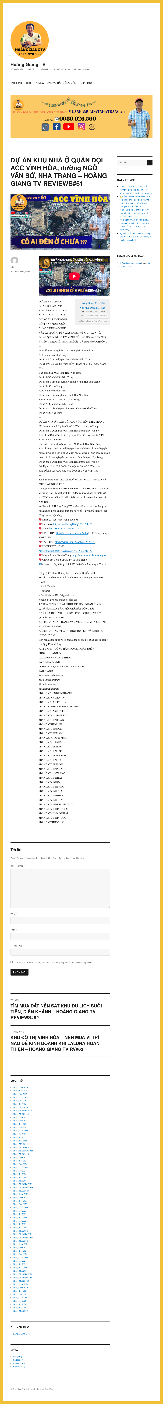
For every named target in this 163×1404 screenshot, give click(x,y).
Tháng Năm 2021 (20, 1257)
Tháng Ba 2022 (19, 1224)
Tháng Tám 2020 (20, 1287)
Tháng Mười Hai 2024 (22, 1147)
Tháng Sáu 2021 (20, 1254)
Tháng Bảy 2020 (20, 1290)
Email (15, 929)
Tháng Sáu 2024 (20, 1164)
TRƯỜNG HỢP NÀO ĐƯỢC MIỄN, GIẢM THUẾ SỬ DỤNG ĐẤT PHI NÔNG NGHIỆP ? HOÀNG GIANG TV (136, 190)
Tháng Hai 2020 (20, 1307)
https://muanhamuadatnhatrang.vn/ (90, 555)
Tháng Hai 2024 (20, 1177)
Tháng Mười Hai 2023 (22, 1184)
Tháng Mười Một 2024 (23, 1150)
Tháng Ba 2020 (19, 1304)
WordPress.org (19, 1366)
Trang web (18, 945)
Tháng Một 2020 (20, 1310)
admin (13, 267)
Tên (14, 914)
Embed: (82, 321)
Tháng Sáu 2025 (20, 1127)
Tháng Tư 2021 (19, 1260)
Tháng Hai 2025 (20, 1140)
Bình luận (18, 865)
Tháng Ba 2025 (19, 1137)
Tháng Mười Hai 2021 (22, 1234)
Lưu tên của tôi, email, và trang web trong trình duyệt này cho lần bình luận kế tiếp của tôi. (54, 962)
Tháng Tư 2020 (19, 1300)
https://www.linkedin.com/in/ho (72, 532)
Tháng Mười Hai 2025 (22, 1110)
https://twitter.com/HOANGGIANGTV (75, 541)
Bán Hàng (86, 83)
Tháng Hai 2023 (20, 1217)
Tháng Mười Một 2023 (23, 1187)
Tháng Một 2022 (20, 1230)
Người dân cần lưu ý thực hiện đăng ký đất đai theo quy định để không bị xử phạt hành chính (136, 236)
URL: (83, 315)
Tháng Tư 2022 (19, 1220)
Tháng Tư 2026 (19, 1100)
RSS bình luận (19, 1363)
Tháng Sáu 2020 (20, 1294)
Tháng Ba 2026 (19, 1104)
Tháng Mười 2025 (21, 1114)
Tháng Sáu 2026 (20, 1093)
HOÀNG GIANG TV (21, 1333)
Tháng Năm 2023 (20, 1207)
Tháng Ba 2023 (19, 1214)
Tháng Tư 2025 (19, 1134)
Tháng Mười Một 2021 (23, 1237)
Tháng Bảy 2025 (20, 1124)
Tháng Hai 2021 (20, 1267)
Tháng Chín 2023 (20, 1194)
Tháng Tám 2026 (20, 1087)
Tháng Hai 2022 (20, 1227)
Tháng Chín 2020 (20, 1284)
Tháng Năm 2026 (20, 1097)
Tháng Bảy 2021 (20, 1250)
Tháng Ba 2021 (19, 1264)
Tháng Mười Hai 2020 (22, 1274)
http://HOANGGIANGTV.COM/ (66, 528)
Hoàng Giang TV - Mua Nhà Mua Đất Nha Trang (92, 305)
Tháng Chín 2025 (20, 1117)
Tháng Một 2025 (20, 1144)
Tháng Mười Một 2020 (23, 1277)
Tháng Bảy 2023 (20, 1200)
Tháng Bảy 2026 (20, 1090)
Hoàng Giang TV (28, 64)
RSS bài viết (18, 1360)
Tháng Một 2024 (20, 1180)
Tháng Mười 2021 (21, 1240)
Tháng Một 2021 (20, 1270)
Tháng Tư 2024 (19, 1170)
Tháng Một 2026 (20, 1107)
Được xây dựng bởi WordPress (41, 1388)
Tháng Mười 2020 (21, 1280)
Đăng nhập (17, 1356)
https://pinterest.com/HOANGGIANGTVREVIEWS (65, 550)
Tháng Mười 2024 (21, 1154)
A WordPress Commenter (130, 262)
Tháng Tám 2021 (20, 1247)
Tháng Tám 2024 (20, 1157)
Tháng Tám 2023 (20, 1197)
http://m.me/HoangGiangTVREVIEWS (73, 524)
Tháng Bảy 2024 (20, 1160)
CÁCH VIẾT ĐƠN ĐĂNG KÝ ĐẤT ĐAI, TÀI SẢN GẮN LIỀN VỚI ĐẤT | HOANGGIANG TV (135, 213)
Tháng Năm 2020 (20, 1297)
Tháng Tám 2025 (20, 1120)
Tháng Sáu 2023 (20, 1204)
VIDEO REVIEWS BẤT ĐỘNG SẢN (56, 83)
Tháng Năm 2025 (20, 1130)
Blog (29, 83)
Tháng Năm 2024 (20, 1167)
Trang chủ (16, 83)
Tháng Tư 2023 (19, 1210)
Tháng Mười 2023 (21, 1190)
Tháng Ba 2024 (19, 1174)
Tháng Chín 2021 (20, 1244)
